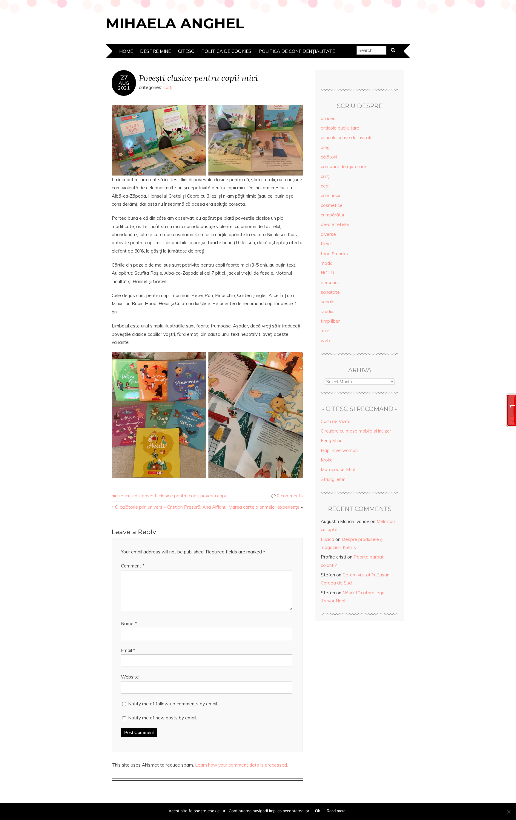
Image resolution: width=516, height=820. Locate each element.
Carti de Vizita (336, 421)
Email (128, 650)
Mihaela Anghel (175, 23)
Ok (317, 811)
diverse (328, 234)
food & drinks (334, 253)
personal (330, 282)
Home (126, 51)
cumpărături (333, 215)
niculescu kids (126, 496)
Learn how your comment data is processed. (241, 765)
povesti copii (213, 496)
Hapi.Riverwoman (339, 450)
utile (325, 330)
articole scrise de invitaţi (346, 137)
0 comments (290, 496)
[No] (509, 812)
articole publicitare (340, 128)
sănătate (330, 292)
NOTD (327, 273)
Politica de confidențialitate (297, 51)
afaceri (328, 118)
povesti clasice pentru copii (170, 496)
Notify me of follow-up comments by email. (173, 704)
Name (129, 623)
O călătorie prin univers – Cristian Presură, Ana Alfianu (170, 507)
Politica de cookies (226, 51)
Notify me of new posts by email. (162, 718)
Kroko (327, 460)
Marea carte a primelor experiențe (264, 507)
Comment (133, 566)
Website (130, 677)
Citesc (186, 51)
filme (326, 244)
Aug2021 (124, 85)
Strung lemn (333, 479)
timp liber (330, 321)
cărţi (167, 87)
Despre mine (155, 51)
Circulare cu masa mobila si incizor (356, 431)
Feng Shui (331, 440)
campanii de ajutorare (343, 166)
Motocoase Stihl (338, 469)
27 (124, 77)
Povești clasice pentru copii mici (198, 78)
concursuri (331, 195)
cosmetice (332, 205)
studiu (327, 311)
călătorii (329, 157)
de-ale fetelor (335, 224)
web (325, 340)
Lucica (327, 539)
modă (327, 263)
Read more (336, 811)
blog (325, 147)
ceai (325, 186)
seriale (327, 301)
